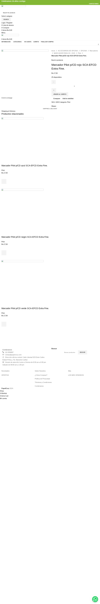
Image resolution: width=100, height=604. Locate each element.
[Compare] (3, 161)
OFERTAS (5, 375)
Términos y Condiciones (43, 382)
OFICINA (84, 51)
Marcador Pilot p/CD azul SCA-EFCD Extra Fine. (24, 165)
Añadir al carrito (59, 94)
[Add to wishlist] (3, 176)
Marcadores (94, 51)
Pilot (79, 53)
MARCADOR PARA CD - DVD (64, 53)
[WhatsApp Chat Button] (95, 599)
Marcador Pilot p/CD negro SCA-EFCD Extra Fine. (25, 237)
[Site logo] (13, 7)
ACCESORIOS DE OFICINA (68, 51)
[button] (3, 181)
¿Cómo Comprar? (41, 375)
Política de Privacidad (42, 379)
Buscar (82, 352)
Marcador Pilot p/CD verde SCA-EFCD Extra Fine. (25, 308)
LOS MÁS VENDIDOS (76, 375)
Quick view (3, 186)
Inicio (53, 51)
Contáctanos (39, 386)
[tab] (50, 109)
